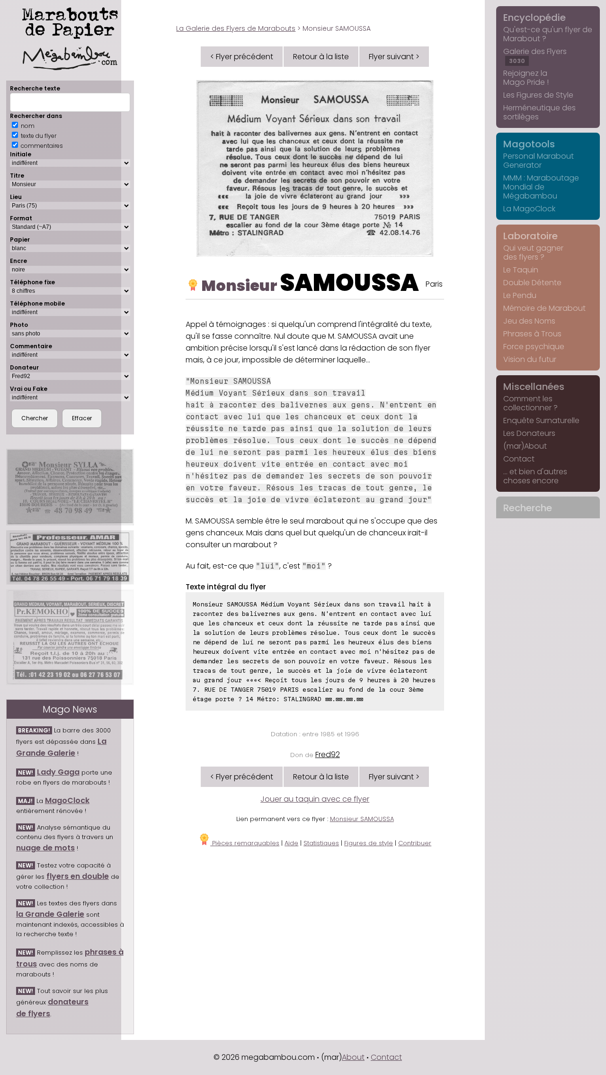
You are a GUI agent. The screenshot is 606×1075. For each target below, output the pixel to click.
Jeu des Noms (529, 321)
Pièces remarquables (244, 843)
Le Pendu (519, 295)
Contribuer (414, 843)
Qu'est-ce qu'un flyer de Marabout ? (547, 34)
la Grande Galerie (50, 914)
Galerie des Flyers (535, 55)
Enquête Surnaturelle (541, 420)
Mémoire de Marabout (544, 308)
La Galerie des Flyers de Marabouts (235, 28)
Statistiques (321, 843)
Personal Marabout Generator (538, 161)
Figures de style (368, 843)
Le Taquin (520, 269)
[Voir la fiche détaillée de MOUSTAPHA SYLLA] (70, 487)
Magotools (529, 144)
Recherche (527, 508)
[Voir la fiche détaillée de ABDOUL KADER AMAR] (70, 557)
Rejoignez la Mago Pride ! (526, 78)
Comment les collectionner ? (530, 403)
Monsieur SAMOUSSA (362, 818)
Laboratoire (530, 236)
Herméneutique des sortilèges (539, 112)
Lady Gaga (58, 772)
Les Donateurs (529, 433)
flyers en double (77, 876)
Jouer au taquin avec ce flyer (314, 799)
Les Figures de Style (538, 95)
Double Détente (532, 282)
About (353, 1057)
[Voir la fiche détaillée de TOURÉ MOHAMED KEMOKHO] (70, 637)
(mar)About (525, 446)
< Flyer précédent (241, 56)
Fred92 (327, 754)
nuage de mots (45, 847)
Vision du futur (529, 359)
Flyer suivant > (394, 56)
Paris (434, 284)
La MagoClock (529, 208)
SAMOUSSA (349, 282)
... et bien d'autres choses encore (535, 476)
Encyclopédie (534, 17)
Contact (519, 458)
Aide (291, 843)
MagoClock (67, 800)
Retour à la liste (321, 56)
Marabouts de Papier (70, 21)
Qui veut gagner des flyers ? (533, 252)
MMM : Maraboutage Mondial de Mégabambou (541, 186)
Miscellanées (533, 386)
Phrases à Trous (532, 333)
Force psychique (533, 346)
